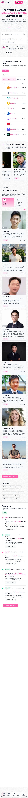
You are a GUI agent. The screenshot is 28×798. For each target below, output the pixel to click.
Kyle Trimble (17, 521)
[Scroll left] (3, 166)
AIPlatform (5, 498)
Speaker (18, 486)
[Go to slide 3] (25, 209)
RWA (4, 495)
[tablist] (14, 79)
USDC (11, 113)
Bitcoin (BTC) (13, 87)
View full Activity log (9, 605)
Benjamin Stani (19, 592)
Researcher (20, 492)
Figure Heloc (13, 129)
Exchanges (12, 42)
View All (4, 70)
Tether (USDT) (14, 98)
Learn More (9, 51)
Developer (5, 489)
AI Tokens (14, 39)
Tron (11, 124)
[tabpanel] (14, 109)
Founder (5, 486)
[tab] (9, 79)
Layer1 (17, 498)
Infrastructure (6, 492)
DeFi (9, 39)
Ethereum (5, 42)
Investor (13, 492)
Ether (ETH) (13, 93)
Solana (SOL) (13, 118)
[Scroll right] (25, 166)
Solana (12, 498)
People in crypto (13, 517)
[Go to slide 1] (23, 209)
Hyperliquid (13, 134)
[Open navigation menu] (25, 2)
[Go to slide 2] (24, 209)
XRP (11, 108)
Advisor (12, 489)
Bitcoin (20, 39)
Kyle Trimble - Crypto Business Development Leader (15, 574)
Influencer (10, 495)
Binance (12, 103)
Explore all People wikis (9, 476)
